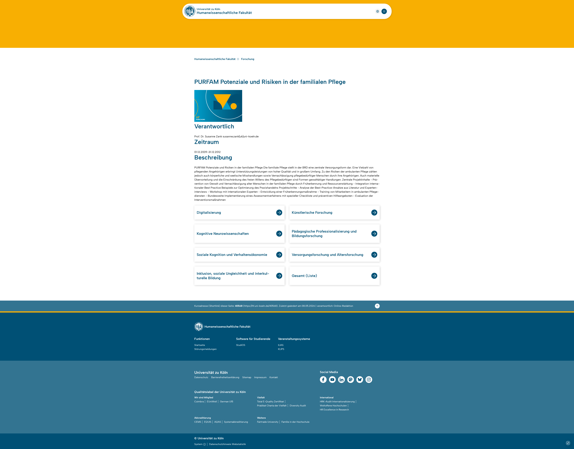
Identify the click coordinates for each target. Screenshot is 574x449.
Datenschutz (201, 377)
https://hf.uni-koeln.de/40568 (260, 305)
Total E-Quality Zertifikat (270, 401)
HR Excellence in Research (334, 409)
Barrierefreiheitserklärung (225, 377)
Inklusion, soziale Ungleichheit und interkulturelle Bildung (233, 275)
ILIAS (280, 345)
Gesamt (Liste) (304, 276)
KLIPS (281, 349)
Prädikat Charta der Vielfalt (272, 405)
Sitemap (246, 377)
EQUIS (207, 421)
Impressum (260, 377)
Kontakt (274, 377)
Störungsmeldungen (205, 349)
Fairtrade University (267, 421)
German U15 (226, 401)
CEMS (197, 421)
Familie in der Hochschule (295, 421)
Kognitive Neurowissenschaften (223, 233)
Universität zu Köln (208, 9)
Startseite (199, 345)
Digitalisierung (209, 212)
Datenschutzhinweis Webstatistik (227, 444)
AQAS (217, 421)
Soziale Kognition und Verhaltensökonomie (232, 254)
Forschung (247, 59)
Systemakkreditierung (236, 421)
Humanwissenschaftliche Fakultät (224, 12)
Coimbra (199, 401)
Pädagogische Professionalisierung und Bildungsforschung (324, 233)
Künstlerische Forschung (312, 212)
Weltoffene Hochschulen (333, 405)
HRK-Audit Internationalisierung (337, 401)
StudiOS (240, 345)
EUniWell (212, 401)
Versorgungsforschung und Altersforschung (327, 254)
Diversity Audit (298, 405)
